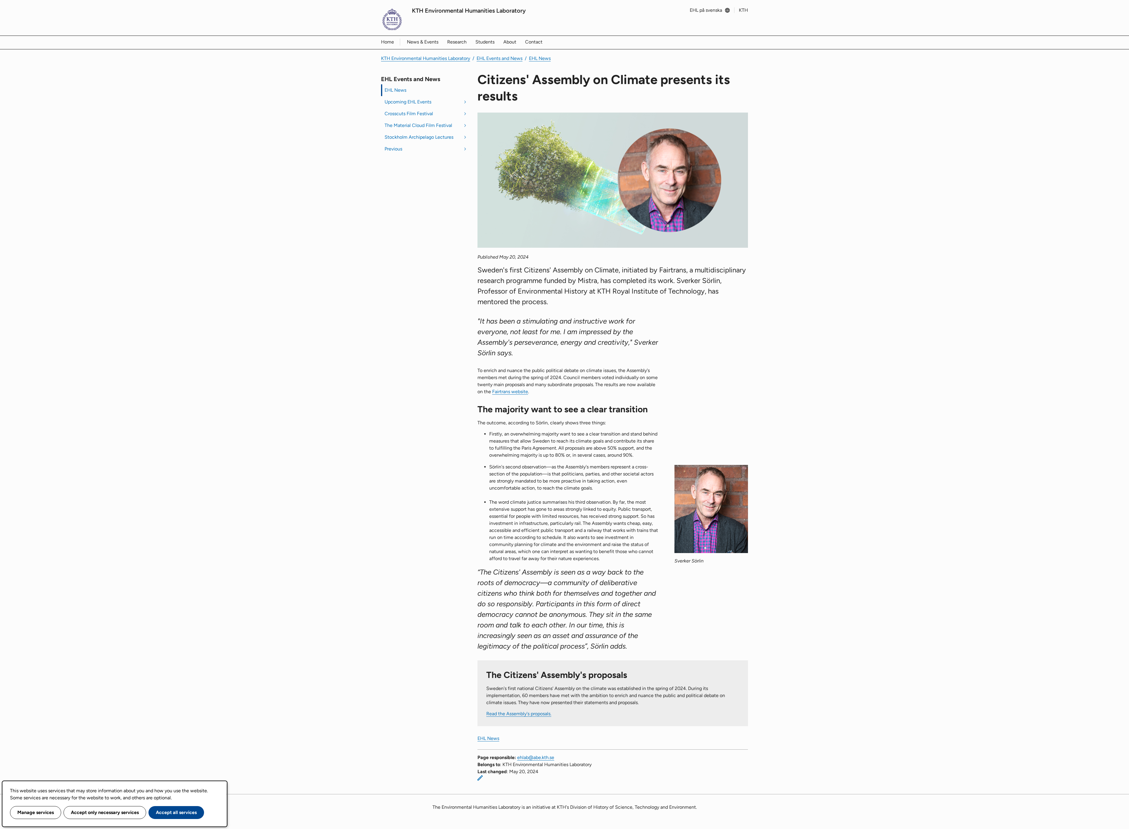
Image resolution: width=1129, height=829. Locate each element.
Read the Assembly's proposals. (518, 713)
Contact (533, 42)
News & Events (422, 42)
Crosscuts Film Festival (409, 113)
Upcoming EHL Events (408, 102)
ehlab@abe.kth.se (535, 757)
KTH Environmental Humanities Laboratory (469, 10)
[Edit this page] (480, 778)
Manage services (35, 812)
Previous (393, 149)
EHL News (540, 58)
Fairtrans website (510, 391)
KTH (743, 10)
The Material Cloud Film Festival (418, 125)
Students (485, 42)
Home (387, 42)
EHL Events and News (499, 58)
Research (457, 42)
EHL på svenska (706, 10)
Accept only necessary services (105, 812)
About (509, 42)
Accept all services (176, 812)
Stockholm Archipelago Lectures (419, 137)
